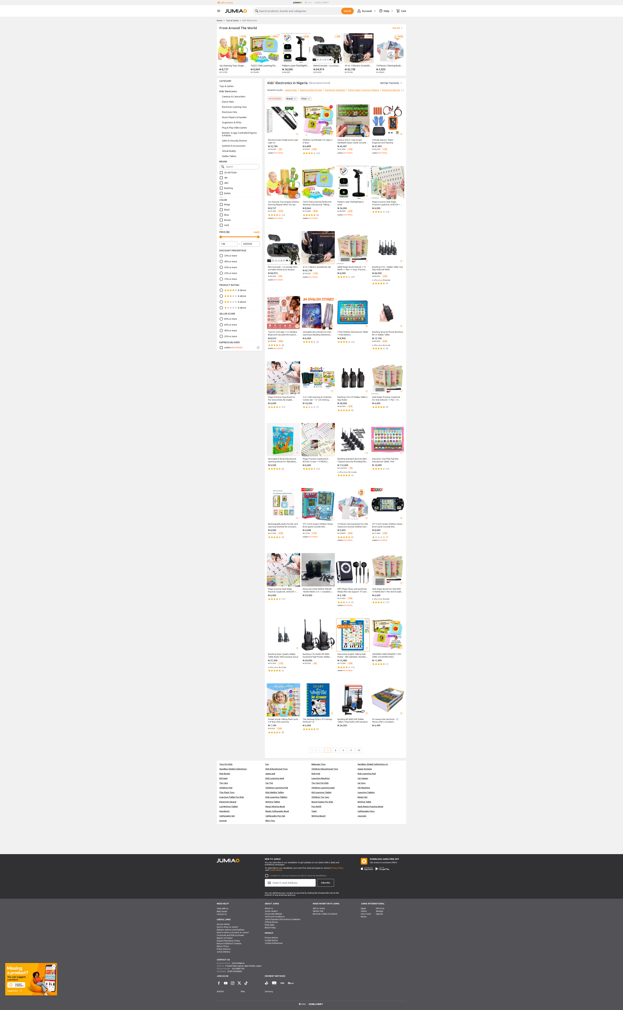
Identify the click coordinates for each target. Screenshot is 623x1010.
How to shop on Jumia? (227, 927)
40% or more (230, 261)
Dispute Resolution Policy (228, 941)
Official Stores (271, 922)
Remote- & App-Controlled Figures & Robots (239, 134)
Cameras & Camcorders (233, 96)
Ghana (364, 911)
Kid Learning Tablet (321, 792)
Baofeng (228, 188)
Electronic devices (391, 90)
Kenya (363, 917)
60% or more (230, 324)
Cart (403, 11)
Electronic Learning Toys (234, 107)
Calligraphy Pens (366, 811)
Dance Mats (228, 101)
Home (219, 20)
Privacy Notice (271, 938)
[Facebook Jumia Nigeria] (218, 983)
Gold (226, 225)
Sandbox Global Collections (233, 769)
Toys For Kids (225, 764)
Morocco (380, 908)
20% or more (230, 273)
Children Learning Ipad (323, 788)
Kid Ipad (223, 778)
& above (242, 290)
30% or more (230, 267)
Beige (227, 204)
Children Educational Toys (325, 769)
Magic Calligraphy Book (277, 811)
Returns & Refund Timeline (229, 943)
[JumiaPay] (308, 3)
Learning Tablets (366, 792)
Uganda (379, 914)
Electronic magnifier (335, 90)
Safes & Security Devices (234, 140)
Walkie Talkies (229, 156)
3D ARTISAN (230, 172)
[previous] (221, 54)
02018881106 (238, 969)
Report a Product (225, 938)
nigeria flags (291, 90)
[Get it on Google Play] (382, 868)
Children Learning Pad (276, 788)
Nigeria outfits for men (311, 90)
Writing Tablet (272, 802)
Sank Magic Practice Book (370, 807)
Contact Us (222, 914)
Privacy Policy (337, 868)
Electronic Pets (229, 112)
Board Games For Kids (322, 802)
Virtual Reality (229, 151)
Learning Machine (321, 778)
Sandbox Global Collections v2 (373, 764)
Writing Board (318, 816)
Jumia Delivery (223, 952)
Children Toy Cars (320, 797)
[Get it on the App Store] (367, 868)
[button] (297, 134)
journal (223, 821)
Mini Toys (270, 821)
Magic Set (362, 797)
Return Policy (223, 946)
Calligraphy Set (227, 816)
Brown (227, 220)
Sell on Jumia (227, 3)
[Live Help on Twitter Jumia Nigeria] (239, 983)
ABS (226, 183)
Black (227, 209)
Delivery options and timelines (230, 930)
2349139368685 (234, 971)
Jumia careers (271, 911)
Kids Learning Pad (367, 774)
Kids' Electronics (228, 91)
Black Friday (270, 928)
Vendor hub (318, 911)
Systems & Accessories (233, 146)
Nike (243, 991)
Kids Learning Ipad (274, 778)
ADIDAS (220, 991)
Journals (362, 816)
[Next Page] (351, 750)
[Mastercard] (274, 983)
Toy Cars (223, 783)
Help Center (222, 911)
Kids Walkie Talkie (274, 792)
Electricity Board (227, 802)
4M (225, 177)
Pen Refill (316, 807)
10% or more (230, 279)
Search (347, 11)
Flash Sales (269, 925)
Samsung (269, 991)
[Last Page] (359, 750)
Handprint (224, 811)
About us (269, 908)
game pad (270, 774)
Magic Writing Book (275, 807)
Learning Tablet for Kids (231, 797)
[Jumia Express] (231, 348)
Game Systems (365, 769)
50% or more (230, 255)
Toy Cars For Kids (320, 783)
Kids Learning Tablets (276, 797)
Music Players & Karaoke (234, 117)
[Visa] (282, 983)
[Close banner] (54, 966)
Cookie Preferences (274, 943)
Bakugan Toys (319, 764)
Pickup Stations (224, 949)
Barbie (227, 193)
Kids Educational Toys (276, 769)
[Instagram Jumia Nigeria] (232, 983)
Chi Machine (364, 788)
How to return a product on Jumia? (233, 932)
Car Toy (269, 783)
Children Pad (225, 788)
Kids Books (224, 774)
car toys (362, 783)
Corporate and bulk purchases (230, 935)
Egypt (363, 908)
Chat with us (222, 908)
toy (267, 764)
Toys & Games (232, 20)
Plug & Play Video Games (234, 127)
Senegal (379, 911)
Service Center (223, 924)
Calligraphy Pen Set (275, 816)
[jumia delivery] (322, 3)
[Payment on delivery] (266, 983)
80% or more (230, 319)
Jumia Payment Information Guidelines (282, 919)
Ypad (314, 811)
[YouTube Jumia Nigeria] (225, 983)
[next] (401, 54)
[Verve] (290, 983)
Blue (226, 215)
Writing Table (364, 802)
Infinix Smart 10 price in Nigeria (363, 90)
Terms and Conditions (275, 917)
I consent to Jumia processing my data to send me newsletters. (298, 876)
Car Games (363, 778)
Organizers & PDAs (231, 122)
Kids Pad (316, 774)
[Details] (258, 347)
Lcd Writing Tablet (228, 807)
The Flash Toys (226, 792)
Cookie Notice (275, 870)
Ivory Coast (366, 914)
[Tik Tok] (246, 983)
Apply (257, 232)
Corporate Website (273, 914)
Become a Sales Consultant (325, 914)
